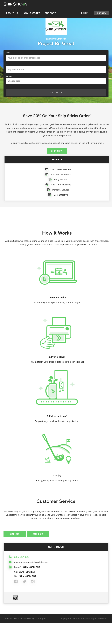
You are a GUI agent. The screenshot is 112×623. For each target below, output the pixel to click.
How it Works (31, 13)
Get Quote (56, 92)
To (6, 65)
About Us (12, 13)
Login (85, 13)
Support (50, 13)
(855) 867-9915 (21, 556)
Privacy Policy (27, 618)
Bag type (9, 76)
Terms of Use (10, 618)
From (8, 53)
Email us (38, 534)
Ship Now (101, 13)
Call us (14, 534)
